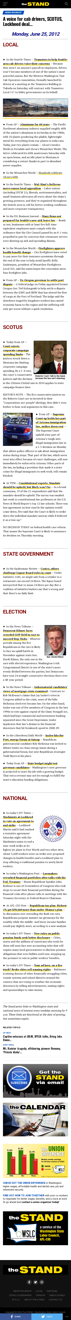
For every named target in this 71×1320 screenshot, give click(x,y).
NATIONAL (52, 1291)
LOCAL (39, 1291)
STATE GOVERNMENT (20, 1295)
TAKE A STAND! (57, 1295)
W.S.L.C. (16, 1299)
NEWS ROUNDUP (22, 1291)
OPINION (40, 1295)
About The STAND (34, 1299)
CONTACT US (55, 1299)
